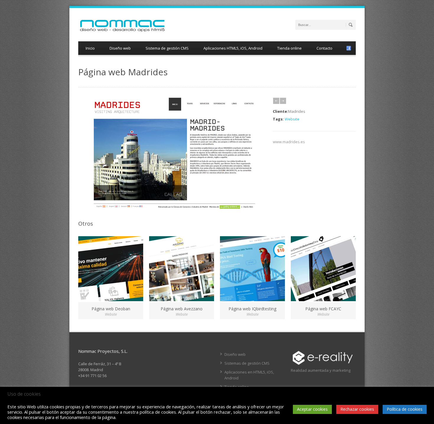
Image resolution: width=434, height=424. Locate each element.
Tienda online (289, 48)
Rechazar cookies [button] (357, 409)
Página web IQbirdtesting (252, 309)
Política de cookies (404, 409)
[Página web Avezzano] (181, 268)
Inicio (90, 48)
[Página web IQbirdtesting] (252, 268)
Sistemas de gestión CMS (247, 363)
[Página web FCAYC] (323, 268)
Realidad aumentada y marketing (320, 370)
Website (292, 119)
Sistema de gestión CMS (167, 48)
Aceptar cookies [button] (312, 409)
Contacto (324, 48)
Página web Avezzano (182, 309)
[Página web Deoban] (110, 268)
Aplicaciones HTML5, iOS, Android (232, 48)
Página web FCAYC (323, 309)
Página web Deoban (111, 309)
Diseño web (120, 48)
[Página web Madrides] (172, 208)
